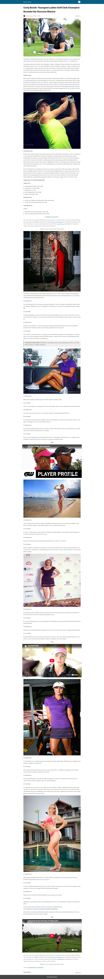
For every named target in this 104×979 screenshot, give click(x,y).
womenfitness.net (60, 224)
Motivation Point (32, 967)
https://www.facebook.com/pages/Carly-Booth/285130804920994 (43, 909)
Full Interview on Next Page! (52, 216)
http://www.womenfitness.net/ (57, 222)
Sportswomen (40, 967)
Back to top (78, 972)
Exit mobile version (52, 977)
